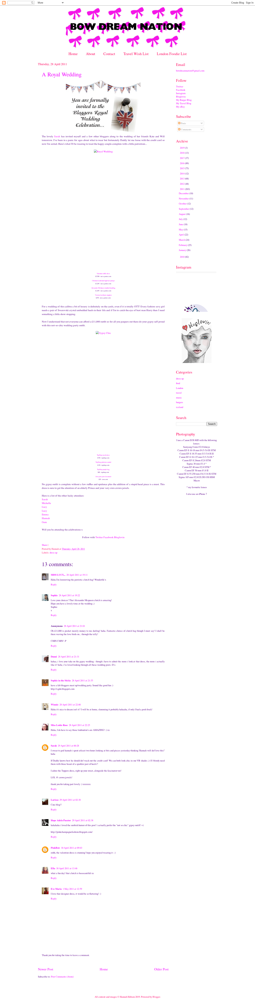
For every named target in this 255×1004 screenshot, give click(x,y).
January (183, 250)
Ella (53, 868)
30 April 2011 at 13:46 (66, 868)
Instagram (181, 93)
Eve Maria (56, 888)
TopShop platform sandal (103, 462)
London (179, 388)
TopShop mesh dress (103, 455)
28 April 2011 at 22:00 (70, 704)
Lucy (44, 506)
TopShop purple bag (103, 469)
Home (73, 53)
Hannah (46, 518)
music (179, 397)
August (182, 214)
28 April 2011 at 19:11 (77, 574)
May (181, 229)
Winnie (54, 704)
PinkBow (55, 847)
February (183, 245)
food (178, 383)
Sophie (54, 595)
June (181, 224)
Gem (44, 522)
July (181, 219)
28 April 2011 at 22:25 (79, 725)
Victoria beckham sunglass (103, 295)
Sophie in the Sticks (61, 680)
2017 (182, 158)
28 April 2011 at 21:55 (82, 680)
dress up (53, 552)
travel (179, 392)
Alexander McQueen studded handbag (103, 288)
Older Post (161, 969)
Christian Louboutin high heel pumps (103, 281)
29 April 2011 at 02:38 (70, 799)
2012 (182, 183)
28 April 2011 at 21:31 (68, 656)
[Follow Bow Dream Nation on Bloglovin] (197, 362)
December (184, 193)
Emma (45, 514)
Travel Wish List (136, 53)
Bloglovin (119, 537)
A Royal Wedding (62, 74)
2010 (182, 256)
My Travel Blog (183, 103)
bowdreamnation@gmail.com (190, 70)
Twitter (99, 537)
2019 (182, 147)
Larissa (54, 799)
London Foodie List (172, 53)
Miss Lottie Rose (59, 725)
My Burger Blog (184, 100)
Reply (54, 584)
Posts (183, 123)
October (183, 203)
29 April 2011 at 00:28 (68, 745)
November (184, 198)
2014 (182, 173)
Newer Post (45, 969)
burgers (179, 402)
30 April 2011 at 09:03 (71, 847)
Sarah (57, 136)
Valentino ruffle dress (103, 273)
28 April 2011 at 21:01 (74, 626)
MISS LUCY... (58, 574)
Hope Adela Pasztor (61, 820)
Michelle (46, 503)
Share (44, 545)
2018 (182, 152)
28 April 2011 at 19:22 (69, 595)
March (182, 239)
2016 (182, 163)
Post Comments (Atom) (62, 976)
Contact (109, 53)
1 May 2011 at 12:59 (72, 888)
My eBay (180, 106)
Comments (185, 129)
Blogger (156, 996)
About (90, 53)
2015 (182, 168)
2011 (182, 189)
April (181, 234)
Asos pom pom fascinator (103, 476)
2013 (182, 178)
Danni (54, 656)
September (184, 208)
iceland (179, 407)
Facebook (108, 537)
